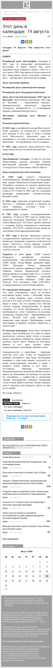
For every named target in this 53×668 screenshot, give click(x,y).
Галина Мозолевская (11, 457)
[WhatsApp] (30, 41)
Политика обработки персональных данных (23, 641)
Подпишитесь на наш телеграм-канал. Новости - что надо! (26, 417)
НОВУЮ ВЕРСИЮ (24, 448)
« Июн (5, 589)
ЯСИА (10, 37)
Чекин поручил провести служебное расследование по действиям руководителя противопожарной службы (23, 515)
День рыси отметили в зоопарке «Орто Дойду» (24, 472)
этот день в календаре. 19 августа (17, 410)
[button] (48, 5)
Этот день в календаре (14, 19)
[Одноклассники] (26, 41)
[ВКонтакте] (22, 41)
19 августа (26, 403)
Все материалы (11, 539)
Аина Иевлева (17, 400)
